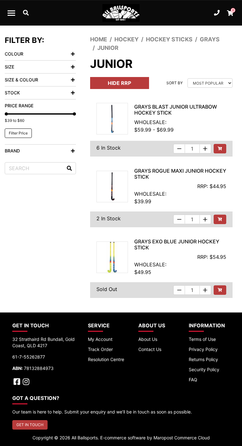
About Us (147, 339)
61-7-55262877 (28, 357)
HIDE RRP (119, 83)
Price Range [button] (19, 105)
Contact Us (149, 349)
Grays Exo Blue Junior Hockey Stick (176, 244)
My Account (100, 339)
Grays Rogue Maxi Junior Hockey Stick (180, 174)
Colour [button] (14, 53)
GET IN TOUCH (29, 424)
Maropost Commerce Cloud (181, 437)
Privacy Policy (203, 349)
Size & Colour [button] (21, 79)
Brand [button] (12, 150)
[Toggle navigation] (11, 13)
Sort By (174, 82)
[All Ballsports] (121, 13)
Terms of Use (202, 339)
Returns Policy (203, 359)
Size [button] (9, 66)
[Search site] (69, 168)
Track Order (100, 349)
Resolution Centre (106, 359)
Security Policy (204, 369)
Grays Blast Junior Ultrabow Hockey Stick (175, 110)
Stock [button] (12, 92)
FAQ (193, 379)
